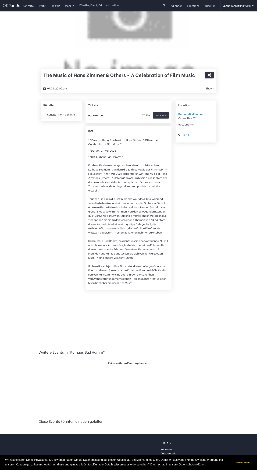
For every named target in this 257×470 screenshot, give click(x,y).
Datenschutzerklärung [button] (192, 464)
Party (42, 6)
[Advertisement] (129, 320)
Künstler (210, 6)
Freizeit (55, 6)
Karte (186, 134)
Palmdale (246, 6)
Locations (193, 6)
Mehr (68, 6)
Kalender (176, 6)
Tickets (161, 115)
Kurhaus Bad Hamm (190, 114)
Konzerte (28, 6)
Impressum (167, 449)
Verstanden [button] (243, 462)
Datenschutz (168, 453)
